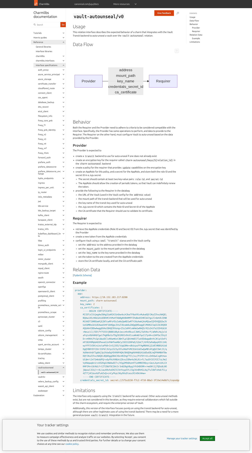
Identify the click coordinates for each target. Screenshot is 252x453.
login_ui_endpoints (47, 250)
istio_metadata (45, 197)
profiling (42, 301)
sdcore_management (47, 335)
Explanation (38, 395)
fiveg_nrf (42, 148)
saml (40, 326)
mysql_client (43, 268)
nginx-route (43, 273)
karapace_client (45, 220)
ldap (40, 240)
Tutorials (37, 33)
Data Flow (194, 21)
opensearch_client (46, 291)
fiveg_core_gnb (45, 120)
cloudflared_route (46, 88)
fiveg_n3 (42, 139)
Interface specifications (46, 65)
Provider (196, 28)
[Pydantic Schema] (82, 275)
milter (41, 254)
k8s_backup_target (47, 210)
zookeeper (43, 391)
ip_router (42, 192)
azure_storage (44, 79)
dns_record (43, 107)
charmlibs (40, 56)
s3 (39, 321)
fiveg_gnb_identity (47, 130)
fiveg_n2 (42, 134)
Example (196, 38)
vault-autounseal (45, 367)
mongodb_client (45, 264)
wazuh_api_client (46, 386)
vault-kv (41, 377)
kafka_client (43, 215)
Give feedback (164, 13)
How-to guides (40, 37)
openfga (42, 287)
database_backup (46, 102)
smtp (40, 340)
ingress (41, 183)
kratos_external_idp (47, 224)
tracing (41, 358)
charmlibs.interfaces (45, 61)
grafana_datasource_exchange (49, 172)
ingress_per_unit (46, 187)
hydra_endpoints (46, 178)
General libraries (43, 47)
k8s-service (43, 206)
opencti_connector (46, 282)
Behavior (194, 24)
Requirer (196, 31)
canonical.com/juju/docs (86, 4)
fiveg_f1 (42, 125)
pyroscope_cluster (46, 317)
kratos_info (43, 229)
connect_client (45, 93)
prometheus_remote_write (49, 306)
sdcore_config (44, 330)
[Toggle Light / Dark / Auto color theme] (177, 13)
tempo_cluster (44, 349)
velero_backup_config (48, 381)
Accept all (207, 438)
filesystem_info (45, 116)
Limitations (195, 42)
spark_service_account (48, 344)
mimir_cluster (44, 259)
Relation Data (196, 35)
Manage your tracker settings (182, 438)
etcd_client (43, 111)
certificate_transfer (47, 84)
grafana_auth (44, 162)
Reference (38, 42)
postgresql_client (46, 296)
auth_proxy (43, 70)
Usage (192, 17)
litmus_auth (43, 245)
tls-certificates (44, 354)
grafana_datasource (47, 167)
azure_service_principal (49, 74)
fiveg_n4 (42, 144)
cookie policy (71, 444)
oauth (40, 277)
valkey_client (44, 363)
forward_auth (44, 157)
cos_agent (43, 97)
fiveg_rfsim (43, 153)
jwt (39, 201)
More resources (121, 4)
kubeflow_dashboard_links (49, 235)
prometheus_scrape (47, 312)
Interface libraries (44, 51)
